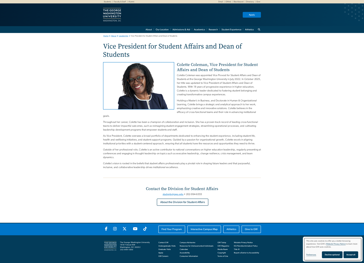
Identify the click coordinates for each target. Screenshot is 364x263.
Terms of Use (223, 256)
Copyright (222, 253)
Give (258, 2)
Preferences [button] (311, 255)
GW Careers (163, 256)
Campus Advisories (187, 243)
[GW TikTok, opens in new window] (145, 229)
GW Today (222, 243)
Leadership (123, 36)
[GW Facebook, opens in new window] (106, 229)
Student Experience (231, 29)
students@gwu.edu (173, 194)
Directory (250, 2)
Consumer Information (189, 256)
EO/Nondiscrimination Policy (246, 246)
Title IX (237, 249)
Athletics (249, 29)
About (149, 29)
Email (220, 2)
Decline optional (332, 255)
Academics (199, 29)
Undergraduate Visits (167, 246)
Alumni (131, 2)
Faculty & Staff (120, 2)
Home (105, 36)
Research (213, 29)
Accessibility (185, 253)
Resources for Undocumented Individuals (196, 246)
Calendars (184, 249)
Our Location (162, 29)
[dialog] (332, 249)
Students (107, 2)
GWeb (228, 2)
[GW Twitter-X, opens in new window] (125, 229)
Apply (252, 15)
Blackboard (239, 2)
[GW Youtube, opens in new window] (135, 229)
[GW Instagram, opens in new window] (115, 229)
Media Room (223, 249)
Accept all (350, 255)
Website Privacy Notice (243, 243)
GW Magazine (223, 246)
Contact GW (163, 243)
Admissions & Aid (181, 29)
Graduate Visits (164, 249)
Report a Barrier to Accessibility (246, 253)
